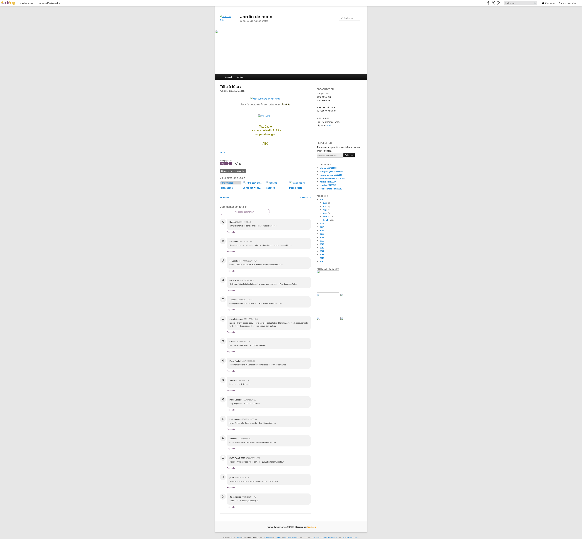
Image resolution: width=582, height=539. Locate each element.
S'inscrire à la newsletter (233, 171)
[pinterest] (498, 3)
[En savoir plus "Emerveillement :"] (328, 338)
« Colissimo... (225, 197)
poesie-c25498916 (328, 185)
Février (326, 216)
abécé (238, 537)
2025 (322, 223)
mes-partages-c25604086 (331, 171)
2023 (322, 230)
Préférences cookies (350, 537)
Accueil (228, 76)
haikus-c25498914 (328, 181)
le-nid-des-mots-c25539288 (332, 178)
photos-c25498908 (328, 167)
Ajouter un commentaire (245, 212)
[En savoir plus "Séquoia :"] (351, 338)
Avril (325, 209)
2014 (322, 261)
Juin (325, 202)
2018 (322, 247)
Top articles (267, 537)
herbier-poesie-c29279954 (331, 174)
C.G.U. (305, 537)
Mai (324, 206)
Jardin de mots (256, 16)
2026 (322, 199)
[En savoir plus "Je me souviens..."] (328, 291)
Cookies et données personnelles (324, 537)
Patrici (285, 104)
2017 (322, 251)
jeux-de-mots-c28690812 (331, 188)
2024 (322, 226)
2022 (322, 233)
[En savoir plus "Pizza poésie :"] (351, 315)
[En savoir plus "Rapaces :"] (328, 315)
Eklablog (311, 526)
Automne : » (305, 197)
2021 (322, 237)
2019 (322, 244)
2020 (322, 240)
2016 (322, 254)
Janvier (326, 220)
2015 (322, 258)
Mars (325, 213)
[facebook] (488, 3)
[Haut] (223, 152)
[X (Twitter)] (493, 3)
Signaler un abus (291, 537)
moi (329, 125)
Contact (240, 76)
